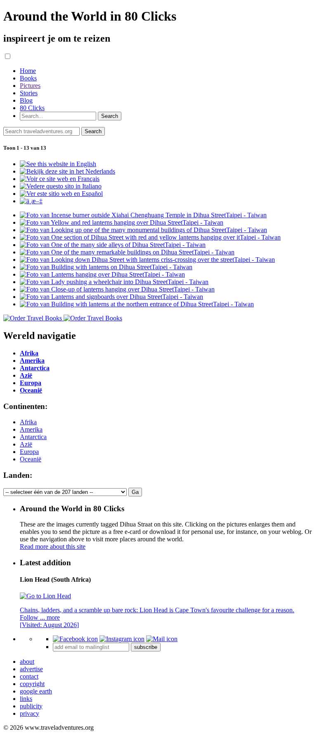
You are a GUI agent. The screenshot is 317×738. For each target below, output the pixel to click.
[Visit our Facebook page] (75, 638)
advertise (31, 668)
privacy (29, 713)
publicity (31, 706)
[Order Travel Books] (62, 318)
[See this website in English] (58, 163)
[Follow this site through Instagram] (121, 638)
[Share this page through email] (161, 638)
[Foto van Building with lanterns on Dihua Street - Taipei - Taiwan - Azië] (106, 266)
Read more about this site (52, 546)
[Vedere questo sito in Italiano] (61, 186)
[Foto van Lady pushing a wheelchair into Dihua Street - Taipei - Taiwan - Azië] (114, 281)
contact (29, 676)
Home (28, 70)
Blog (26, 100)
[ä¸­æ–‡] (31, 200)
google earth (36, 691)
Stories (29, 92)
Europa (29, 451)
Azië (26, 444)
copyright (32, 683)
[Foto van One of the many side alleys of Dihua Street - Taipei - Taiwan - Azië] (113, 244)
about (27, 661)
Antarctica (33, 436)
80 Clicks (32, 107)
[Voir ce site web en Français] (59, 178)
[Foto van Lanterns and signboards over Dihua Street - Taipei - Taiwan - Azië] (111, 296)
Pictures (30, 85)
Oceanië (30, 459)
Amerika (31, 429)
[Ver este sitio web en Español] (61, 193)
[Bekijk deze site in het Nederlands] (67, 171)
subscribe (145, 647)
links (26, 698)
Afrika (28, 421)
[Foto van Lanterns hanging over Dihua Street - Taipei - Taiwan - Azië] (102, 274)
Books (28, 78)
